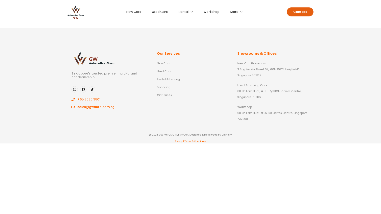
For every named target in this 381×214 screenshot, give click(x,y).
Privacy (179, 141)
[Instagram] (74, 89)
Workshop (211, 12)
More (234, 12)
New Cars (133, 12)
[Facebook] (83, 89)
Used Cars (160, 12)
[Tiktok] (92, 89)
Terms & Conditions (195, 141)
